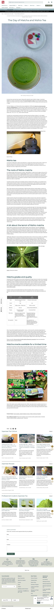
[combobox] (25, 2)
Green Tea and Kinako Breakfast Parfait (42, 477)
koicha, (39, 15)
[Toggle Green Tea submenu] (22, 5)
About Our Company (22, 580)
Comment (8, 544)
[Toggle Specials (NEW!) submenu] (16, 5)
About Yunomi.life (21, 578)
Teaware (38, 5)
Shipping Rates (34, 580)
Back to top (27, 570)
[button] (52, 2)
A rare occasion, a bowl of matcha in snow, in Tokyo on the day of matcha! (27, 413)
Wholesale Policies (46, 581)
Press (19, 584)
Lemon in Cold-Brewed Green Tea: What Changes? (26, 509)
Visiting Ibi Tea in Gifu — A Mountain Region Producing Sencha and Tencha (9, 446)
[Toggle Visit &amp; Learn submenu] (14, 7)
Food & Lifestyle (5, 7)
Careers (19, 582)
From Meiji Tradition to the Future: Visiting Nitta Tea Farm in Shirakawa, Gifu (44, 446)
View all (50, 431)
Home (2, 13)
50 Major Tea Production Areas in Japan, (15, 15)
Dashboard (18, 7)
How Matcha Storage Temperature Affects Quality (44, 509)
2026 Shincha (4, 5)
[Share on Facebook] (13, 429)
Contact (19, 586)
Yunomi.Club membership (27, 11)
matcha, (42, 15)
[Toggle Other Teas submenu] (34, 5)
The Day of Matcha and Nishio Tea (19, 13)
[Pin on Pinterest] (15, 429)
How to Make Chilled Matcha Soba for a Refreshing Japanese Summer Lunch (9, 478)
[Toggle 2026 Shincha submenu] (7, 5)
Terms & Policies (34, 578)
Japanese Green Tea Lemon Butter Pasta (26, 477)
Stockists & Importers (47, 592)
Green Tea (20, 5)
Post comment (10, 553)
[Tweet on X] (11, 429)
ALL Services (45, 579)
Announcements (34, 595)
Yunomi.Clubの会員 (10, 9)
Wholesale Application (47, 583)
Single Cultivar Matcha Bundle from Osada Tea (9, 509)
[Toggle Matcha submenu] (28, 5)
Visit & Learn (11, 7)
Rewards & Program (35, 584)
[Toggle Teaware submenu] (40, 5)
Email (8, 539)
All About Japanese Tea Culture (8, 13)
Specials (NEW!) (12, 5)
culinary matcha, (27, 15)
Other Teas (32, 5)
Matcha (26, 5)
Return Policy (33, 582)
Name (8, 534)
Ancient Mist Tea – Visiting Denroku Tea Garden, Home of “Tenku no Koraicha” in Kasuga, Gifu (27, 446)
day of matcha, (34, 15)
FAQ (32, 593)
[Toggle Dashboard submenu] (21, 7)
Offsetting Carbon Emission (23, 588)
